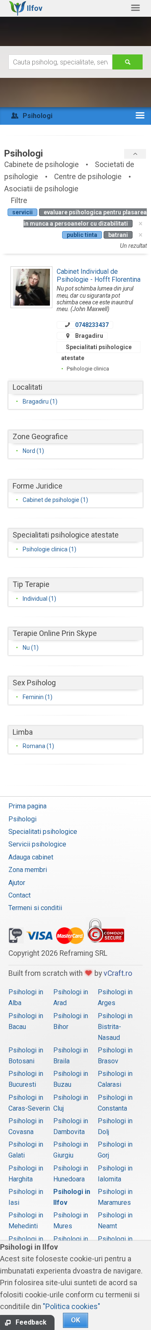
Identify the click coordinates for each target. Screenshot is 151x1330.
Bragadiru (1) (40, 401)
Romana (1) (38, 746)
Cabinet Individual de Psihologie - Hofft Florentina (99, 275)
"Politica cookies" (71, 1306)
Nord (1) (33, 451)
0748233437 (92, 325)
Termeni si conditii (35, 908)
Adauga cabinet (30, 857)
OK (75, 1320)
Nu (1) (31, 647)
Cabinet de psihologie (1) (55, 499)
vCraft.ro (118, 973)
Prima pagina (27, 806)
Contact (19, 895)
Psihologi (22, 819)
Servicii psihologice (37, 844)
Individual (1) (39, 598)
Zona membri (27, 870)
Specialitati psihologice (42, 832)
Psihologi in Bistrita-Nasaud (115, 1027)
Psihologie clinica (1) (49, 549)
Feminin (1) (37, 697)
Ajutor (16, 883)
